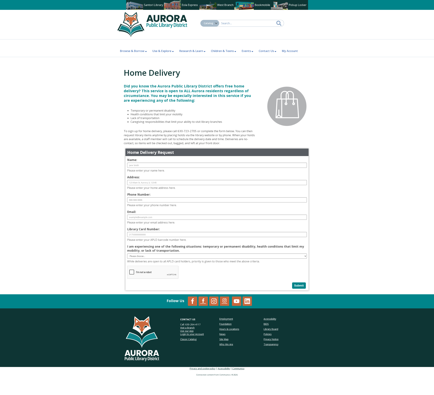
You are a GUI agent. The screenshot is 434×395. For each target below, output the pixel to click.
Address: (133, 177)
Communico (238, 368)
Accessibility (224, 368)
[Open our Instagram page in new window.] (214, 301)
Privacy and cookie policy (202, 368)
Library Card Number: (143, 229)
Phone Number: (139, 194)
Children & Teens (222, 51)
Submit (299, 285)
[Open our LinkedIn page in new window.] (247, 301)
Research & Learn (191, 51)
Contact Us (267, 51)
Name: (132, 160)
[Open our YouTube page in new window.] (236, 301)
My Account (290, 51)
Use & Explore (162, 51)
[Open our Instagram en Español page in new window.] (224, 301)
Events (247, 51)
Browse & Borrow (132, 51)
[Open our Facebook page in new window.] (192, 301)
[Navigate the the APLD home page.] (152, 24)
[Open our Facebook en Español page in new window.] (203, 301)
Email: (131, 212)
